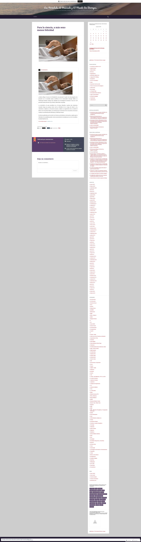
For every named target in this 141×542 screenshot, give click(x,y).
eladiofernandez (93, 68)
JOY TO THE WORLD (94, 80)
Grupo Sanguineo (93, 497)
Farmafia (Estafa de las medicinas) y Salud (98, 346)
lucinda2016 (92, 78)
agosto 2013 (92, 261)
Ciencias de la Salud (96, 492)
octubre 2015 (92, 231)
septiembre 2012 (93, 280)
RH (96, 503)
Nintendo (92, 404)
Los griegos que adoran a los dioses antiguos (98, 173)
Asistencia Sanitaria (93, 490)
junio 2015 (92, 238)
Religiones (92, 430)
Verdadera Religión (93, 458)
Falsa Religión (92, 341)
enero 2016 (92, 226)
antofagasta (92, 488)
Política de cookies (30, 539)
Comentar (75, 170)
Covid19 (91, 331)
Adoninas (92, 71)
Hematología (99, 497)
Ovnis (91, 416)
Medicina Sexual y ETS (94, 394)
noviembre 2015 (93, 229)
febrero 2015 (92, 245)
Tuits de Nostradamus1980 (95, 50)
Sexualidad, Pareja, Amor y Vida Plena (97, 440)
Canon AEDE (92, 323)
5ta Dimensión (93, 301)
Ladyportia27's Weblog (94, 77)
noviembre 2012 (93, 277)
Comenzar (80, 1)
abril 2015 (92, 242)
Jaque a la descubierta (94, 94)
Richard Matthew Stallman (95, 433)
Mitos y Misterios (93, 395)
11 (93, 35)
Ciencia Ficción (93, 325)
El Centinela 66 (44, 69)
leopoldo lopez (102, 499)
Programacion (92, 503)
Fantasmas (92, 345)
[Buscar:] (98, 105)
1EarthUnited (92, 98)
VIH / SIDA (92, 463)
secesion (103, 503)
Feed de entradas (93, 476)
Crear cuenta (92, 473)
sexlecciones (92, 87)
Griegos (91, 366)
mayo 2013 (92, 266)
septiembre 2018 (93, 193)
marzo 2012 (92, 291)
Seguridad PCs (93, 73)
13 (98, 35)
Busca (108, 17)
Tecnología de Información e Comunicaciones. (98, 449)
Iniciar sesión (92, 475)
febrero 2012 (92, 293)
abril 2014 (92, 254)
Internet (91, 373)
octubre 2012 (92, 279)
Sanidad (99, 503)
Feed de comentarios (94, 478)
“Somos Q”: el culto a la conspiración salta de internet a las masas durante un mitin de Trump (98, 171)
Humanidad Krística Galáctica (95, 92)
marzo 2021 (92, 184)
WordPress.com (93, 480)
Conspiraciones (93, 329)
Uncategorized (93, 456)
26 (95, 40)
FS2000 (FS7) (93, 353)
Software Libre (93, 444)
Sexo (91, 437)
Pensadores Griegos (94, 421)
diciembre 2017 (93, 201)
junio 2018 (92, 196)
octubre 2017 (92, 205)
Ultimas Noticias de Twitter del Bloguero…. (97, 49)
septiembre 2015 (93, 233)
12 (95, 35)
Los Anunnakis (93, 390)
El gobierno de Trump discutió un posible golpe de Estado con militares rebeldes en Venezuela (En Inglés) (98, 165)
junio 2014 (92, 251)
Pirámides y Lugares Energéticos (96, 423)
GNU (91, 360)
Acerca (35, 16)
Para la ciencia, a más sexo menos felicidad (51, 29)
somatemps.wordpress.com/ (95, 66)
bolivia (103, 490)
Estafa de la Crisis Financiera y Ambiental (97, 336)
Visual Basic (92, 465)
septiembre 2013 (93, 259)
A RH (96, 488)
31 (90, 42)
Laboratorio (97, 499)
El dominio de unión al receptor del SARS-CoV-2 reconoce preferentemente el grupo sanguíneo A (98, 113)
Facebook (92, 339)
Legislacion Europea (94, 380)
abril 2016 (92, 221)
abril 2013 (92, 268)
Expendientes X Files (94, 338)
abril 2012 (92, 289)
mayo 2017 (92, 207)
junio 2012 (92, 286)
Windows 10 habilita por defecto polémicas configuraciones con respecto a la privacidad (72, 145)
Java (91, 374)
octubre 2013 (92, 258)
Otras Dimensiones (93, 414)
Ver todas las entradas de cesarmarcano (47, 142)
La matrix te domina (94, 378)
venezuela (91, 506)
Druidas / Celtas (93, 334)
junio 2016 (92, 217)
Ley (91, 385)
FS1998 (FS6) (93, 352)
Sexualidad (92, 438)
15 (103, 35)
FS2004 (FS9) (93, 357)
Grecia (91, 364)
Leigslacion (92, 381)
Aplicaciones (92, 311)
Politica (99, 501)
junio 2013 (92, 265)
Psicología (92, 424)
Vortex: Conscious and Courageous (96, 85)
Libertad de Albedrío (94, 387)
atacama (99, 490)
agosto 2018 (92, 194)
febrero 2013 (92, 272)
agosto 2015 (92, 235)
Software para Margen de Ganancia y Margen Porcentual (97, 127)
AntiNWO (92, 309)
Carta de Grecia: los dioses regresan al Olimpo (98, 178)
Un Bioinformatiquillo (94, 96)
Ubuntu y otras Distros (94, 454)
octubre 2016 (92, 210)
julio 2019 (92, 189)
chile (91, 492)
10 (90, 35)
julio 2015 (92, 237)
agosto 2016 (92, 214)
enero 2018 (92, 200)
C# (90, 322)
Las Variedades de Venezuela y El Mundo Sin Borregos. (70, 8)
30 (106, 40)
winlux (91, 82)
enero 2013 (92, 273)
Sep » (93, 44)
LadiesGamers (93, 99)
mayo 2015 (92, 240)
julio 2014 (92, 249)
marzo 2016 (92, 223)
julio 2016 (92, 215)
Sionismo (92, 442)
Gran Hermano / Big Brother (95, 362)
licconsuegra (92, 89)
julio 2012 (92, 284)
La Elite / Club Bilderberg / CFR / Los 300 (97, 376)
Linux (91, 388)
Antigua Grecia (93, 308)
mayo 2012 (92, 287)
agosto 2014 (92, 247)
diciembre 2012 (93, 275)
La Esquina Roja (93, 91)
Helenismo (92, 369)
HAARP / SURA (93, 367)
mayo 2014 (92, 252)
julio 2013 (92, 263)
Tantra (91, 446)
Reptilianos (92, 432)
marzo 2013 (92, 270)
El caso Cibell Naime (94, 152)
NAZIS (91, 399)
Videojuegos (92, 461)
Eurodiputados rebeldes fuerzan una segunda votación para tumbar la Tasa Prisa (98, 176)
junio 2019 (92, 191)
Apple (91, 313)
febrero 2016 (92, 224)
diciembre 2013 (93, 256)
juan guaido (92, 499)
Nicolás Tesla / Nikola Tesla (95, 402)
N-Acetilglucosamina (93, 501)
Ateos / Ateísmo (93, 315)
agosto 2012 (92, 282)
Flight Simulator (93, 350)
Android (91, 306)
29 (103, 40)
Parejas (91, 419)
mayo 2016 (92, 219)
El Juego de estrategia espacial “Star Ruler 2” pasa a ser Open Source (98, 168)
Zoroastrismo (92, 467)
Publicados (68, 141)
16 (106, 35)
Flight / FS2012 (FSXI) (94, 348)
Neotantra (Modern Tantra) (95, 401)
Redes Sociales (93, 428)
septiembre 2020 (93, 187)
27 (98, 40)
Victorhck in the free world (95, 84)
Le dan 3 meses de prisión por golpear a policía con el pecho (74, 149)
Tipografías (92, 451)
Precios (103, 501)
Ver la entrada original (42, 121)
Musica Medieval (93, 397)
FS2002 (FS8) (93, 355)
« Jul (90, 44)
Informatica (104, 497)
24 (90, 40)
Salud (91, 435)
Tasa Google (92, 447)
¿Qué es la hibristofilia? (94, 125)
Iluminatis (92, 371)
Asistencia (100, 488)
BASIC (91, 317)
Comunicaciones (93, 327)
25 (93, 40)
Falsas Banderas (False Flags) (95, 343)
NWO (91, 408)
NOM (91, 406)
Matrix (91, 392)
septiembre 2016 (93, 212)
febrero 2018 (92, 198)
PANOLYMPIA (92, 70)
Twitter (91, 452)
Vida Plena (92, 460)
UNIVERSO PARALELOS (94, 75)
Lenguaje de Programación (95, 383)
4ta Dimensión (93, 299)
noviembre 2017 (93, 203)
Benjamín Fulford (93, 318)
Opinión (91, 412)
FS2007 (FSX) (93, 359)
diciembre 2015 (93, 228)
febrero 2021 (92, 186)
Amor (91, 304)
